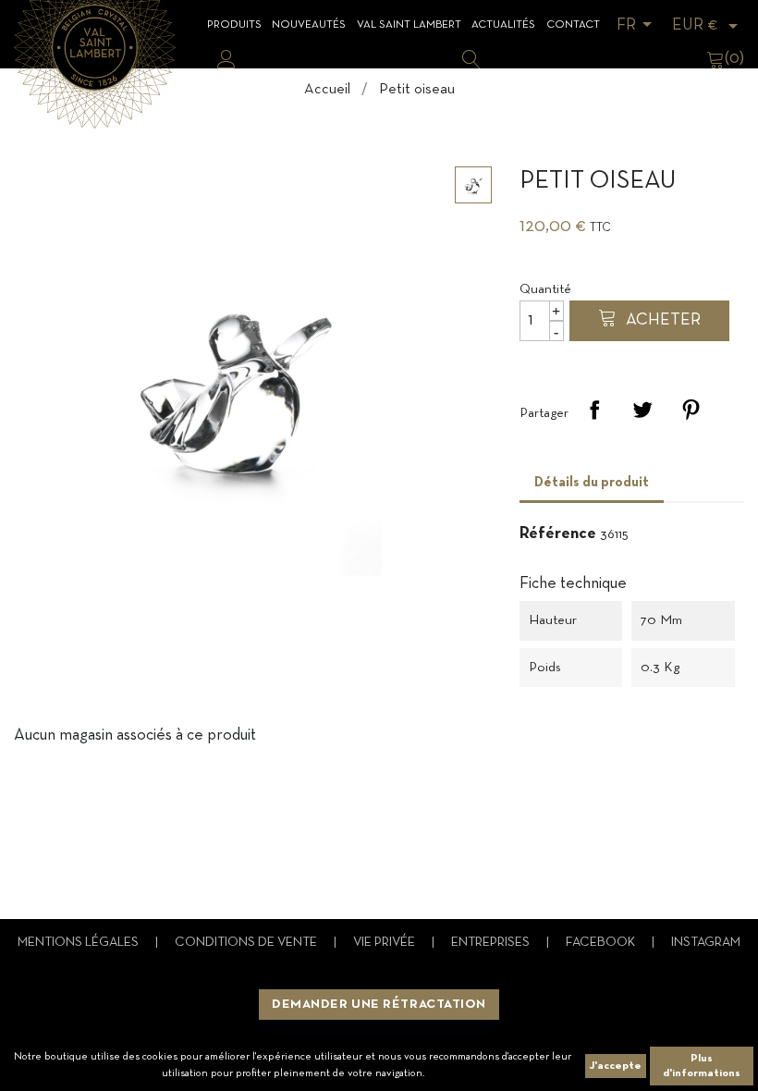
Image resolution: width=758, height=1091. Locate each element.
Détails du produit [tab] (591, 482)
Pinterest (690, 409)
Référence (558, 534)
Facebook (602, 943)
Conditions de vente (247, 943)
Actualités (503, 25)
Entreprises (491, 943)
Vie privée (385, 943)
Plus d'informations (701, 1066)
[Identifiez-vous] (226, 59)
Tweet (642, 409)
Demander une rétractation (379, 1005)
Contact (573, 25)
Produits (234, 25)
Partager (594, 409)
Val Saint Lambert (409, 25)
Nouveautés (309, 25)
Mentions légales (79, 943)
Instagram (705, 943)
